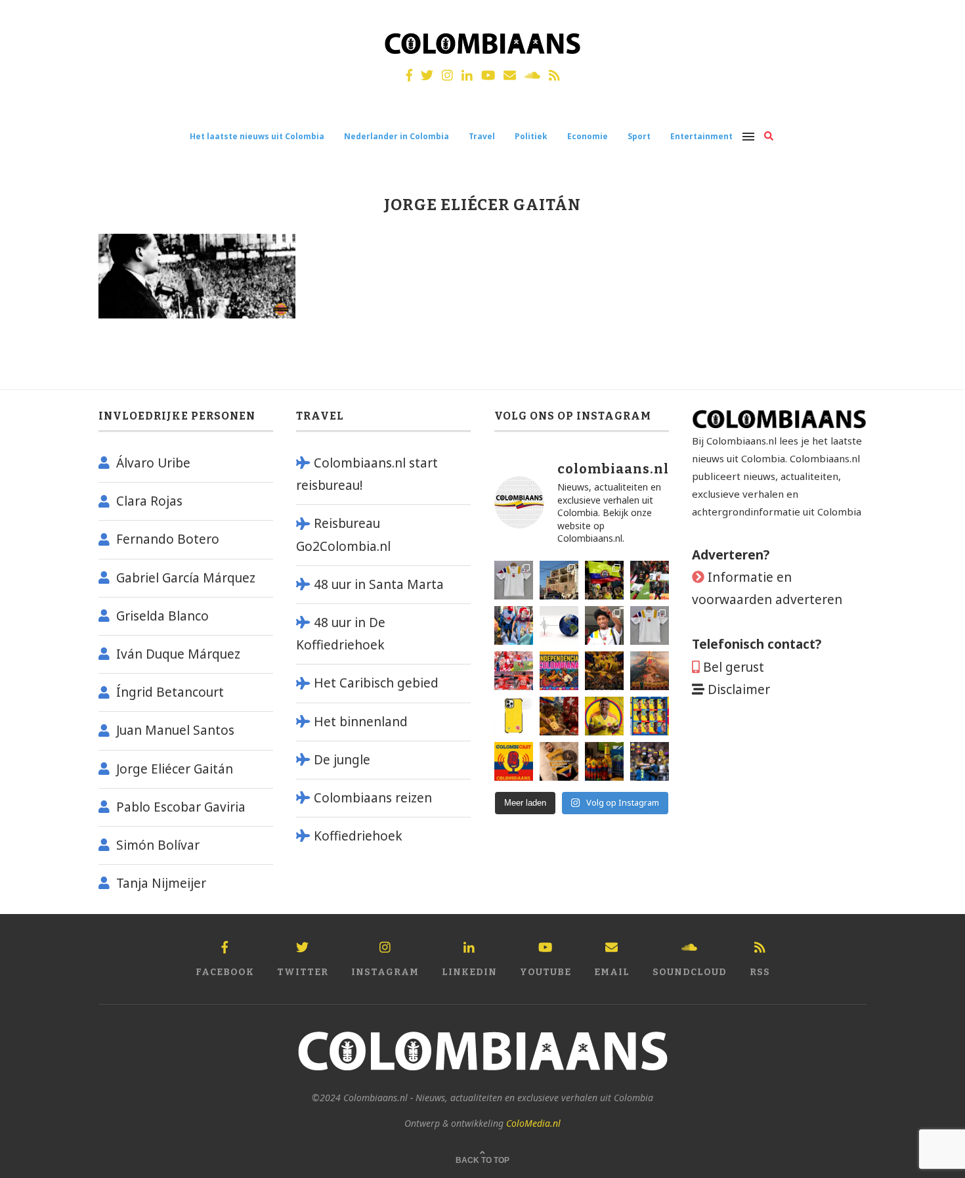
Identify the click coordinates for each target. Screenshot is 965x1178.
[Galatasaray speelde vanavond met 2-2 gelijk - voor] (649, 580)
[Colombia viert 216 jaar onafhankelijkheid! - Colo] (559, 670)
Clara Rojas (149, 501)
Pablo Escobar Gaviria (181, 807)
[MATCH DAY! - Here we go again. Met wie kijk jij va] (604, 761)
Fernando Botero (167, 539)
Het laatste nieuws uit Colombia (257, 136)
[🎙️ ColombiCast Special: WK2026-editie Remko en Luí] (513, 761)
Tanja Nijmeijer (161, 883)
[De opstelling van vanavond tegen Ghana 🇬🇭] (649, 716)
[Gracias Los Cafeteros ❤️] (604, 670)
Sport (639, 136)
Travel (482, 136)
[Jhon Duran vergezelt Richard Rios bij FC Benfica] (513, 670)
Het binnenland (361, 721)
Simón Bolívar (158, 845)
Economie (587, 136)
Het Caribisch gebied (376, 682)
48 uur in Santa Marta (379, 584)
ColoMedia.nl (533, 1123)
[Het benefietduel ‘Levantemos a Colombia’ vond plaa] (604, 580)
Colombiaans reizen (373, 797)
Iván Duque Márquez (178, 654)
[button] (937, 18)
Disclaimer (739, 689)
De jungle (342, 759)
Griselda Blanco (162, 615)
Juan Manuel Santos (175, 730)
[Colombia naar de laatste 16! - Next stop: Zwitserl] (604, 716)
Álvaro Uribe (153, 462)
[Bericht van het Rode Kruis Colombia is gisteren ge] (513, 625)
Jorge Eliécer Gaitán (174, 768)
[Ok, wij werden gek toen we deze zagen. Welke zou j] (513, 716)
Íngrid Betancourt (170, 692)
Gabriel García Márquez (185, 577)
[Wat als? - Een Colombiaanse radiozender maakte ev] (649, 761)
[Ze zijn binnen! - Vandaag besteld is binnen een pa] (513, 580)
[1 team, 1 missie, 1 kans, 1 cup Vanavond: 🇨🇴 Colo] (649, 670)
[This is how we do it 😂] (559, 716)
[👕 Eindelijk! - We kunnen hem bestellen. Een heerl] (649, 625)
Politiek (531, 136)
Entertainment (701, 136)
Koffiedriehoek (358, 835)
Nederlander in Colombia (396, 136)
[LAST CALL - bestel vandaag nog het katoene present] (604, 625)
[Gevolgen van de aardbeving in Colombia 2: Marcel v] (559, 580)
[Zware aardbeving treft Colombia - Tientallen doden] (559, 625)
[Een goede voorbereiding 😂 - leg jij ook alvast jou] (559, 761)
